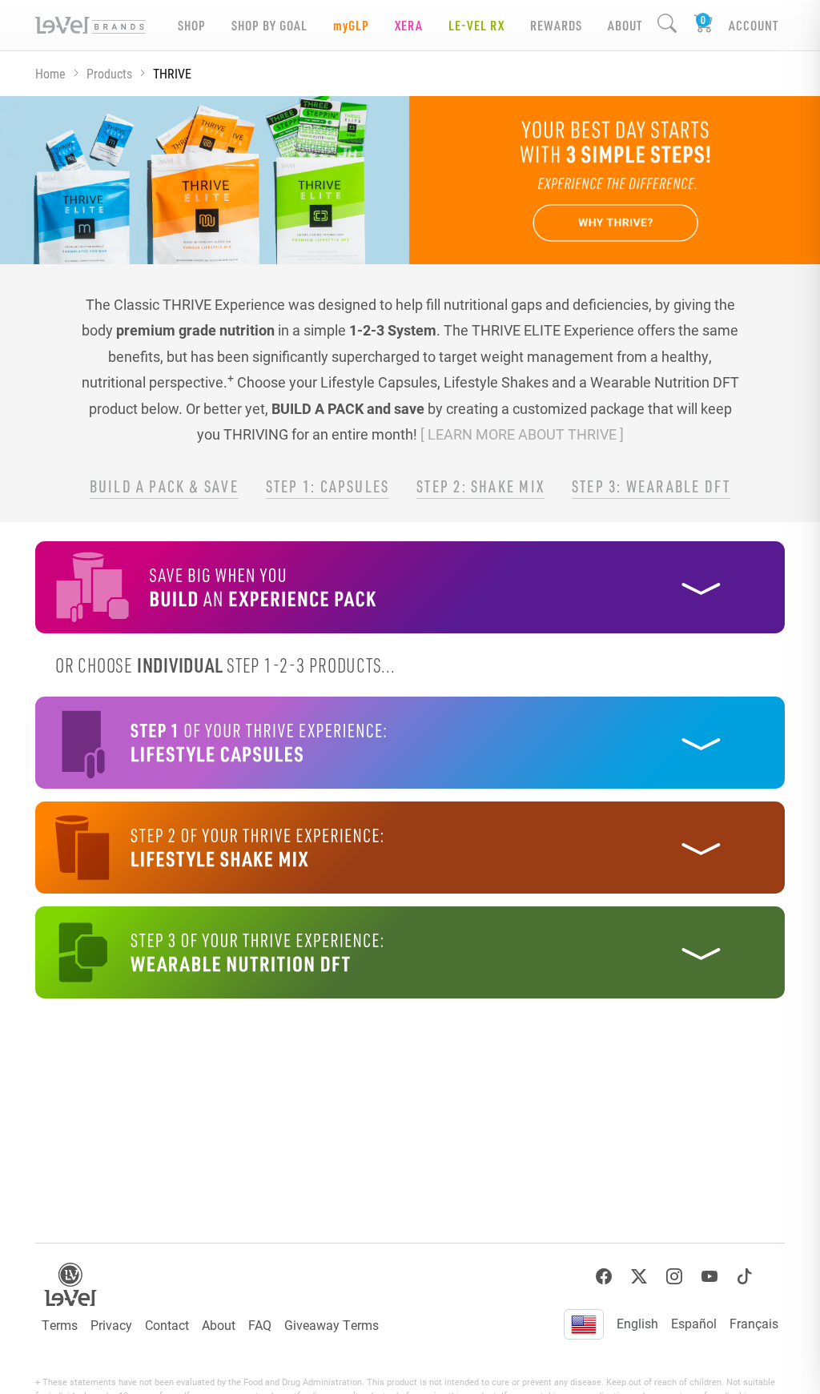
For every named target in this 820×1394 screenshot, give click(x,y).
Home (50, 73)
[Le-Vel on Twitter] (639, 1276)
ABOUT (625, 25)
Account (753, 25)
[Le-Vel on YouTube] (709, 1276)
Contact (167, 1324)
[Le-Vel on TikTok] (745, 1276)
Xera (409, 25)
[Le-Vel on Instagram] (674, 1276)
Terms (60, 1324)
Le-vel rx (476, 25)
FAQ (259, 1324)
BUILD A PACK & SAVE (164, 486)
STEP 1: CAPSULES (327, 486)
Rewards (556, 25)
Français (754, 1323)
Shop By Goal (269, 25)
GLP (351, 25)
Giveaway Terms (331, 1324)
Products (109, 73)
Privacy (111, 1324)
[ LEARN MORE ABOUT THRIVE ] (522, 434)
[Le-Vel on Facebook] (604, 1276)
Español (694, 1323)
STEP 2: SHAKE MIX (480, 486)
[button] (410, 587)
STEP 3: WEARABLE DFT (651, 486)
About (218, 1324)
